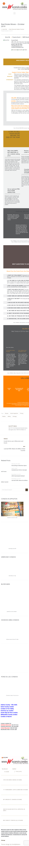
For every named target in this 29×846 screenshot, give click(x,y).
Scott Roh (5, 29)
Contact (9, 389)
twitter (14, 769)
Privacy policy (19, 771)
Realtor (4, 416)
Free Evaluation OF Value (19, 389)
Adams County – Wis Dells (9, 705)
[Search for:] (13, 490)
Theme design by (6, 844)
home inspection (14, 413)
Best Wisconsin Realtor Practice (16, 29)
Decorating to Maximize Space (19, 465)
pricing (21, 413)
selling (9, 416)
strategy (15, 416)
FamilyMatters (16, 844)
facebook (5, 769)
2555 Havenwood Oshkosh (18, 476)
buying (6, 413)
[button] (14, 13)
